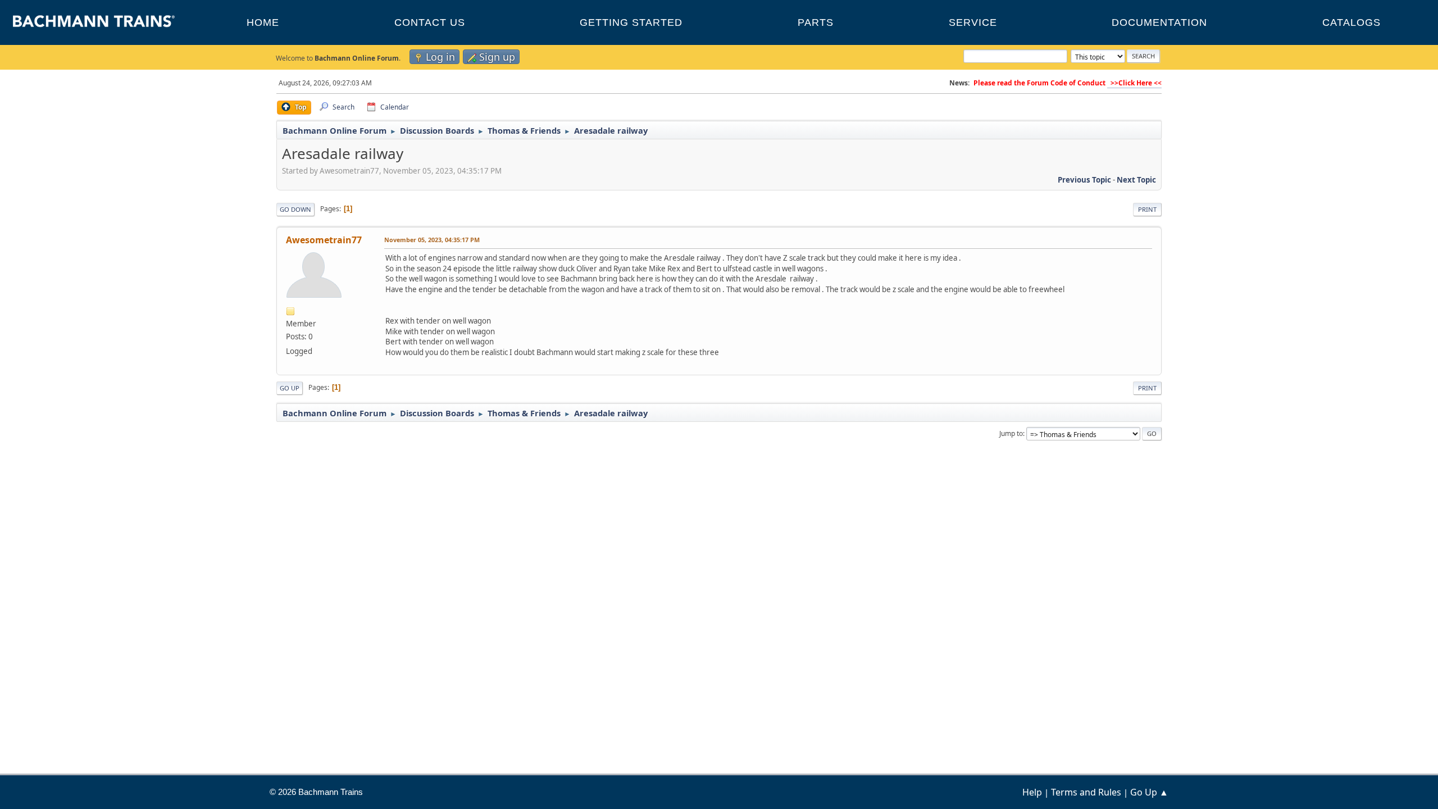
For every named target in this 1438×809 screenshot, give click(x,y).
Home (263, 22)
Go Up (289, 388)
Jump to (1011, 433)
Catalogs (1351, 22)
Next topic (1136, 180)
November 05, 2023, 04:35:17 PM (432, 239)
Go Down (295, 209)
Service (973, 22)
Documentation (1159, 22)
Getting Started (631, 22)
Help (1032, 792)
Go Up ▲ (1149, 792)
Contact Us (429, 22)
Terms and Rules (1086, 792)
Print (1147, 209)
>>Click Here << (1134, 83)
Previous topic (1084, 180)
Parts (816, 22)
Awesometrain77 (324, 240)
